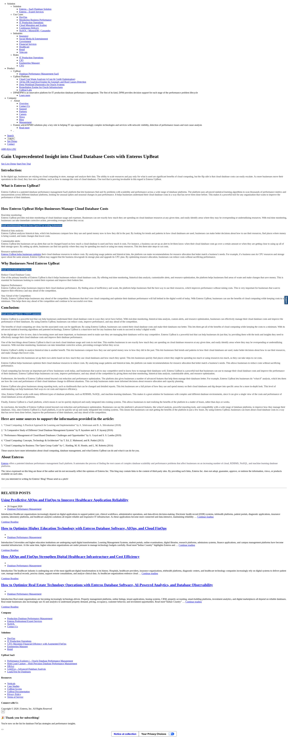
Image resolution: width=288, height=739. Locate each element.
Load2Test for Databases (19, 671)
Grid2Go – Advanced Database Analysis (26, 669)
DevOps (23, 17)
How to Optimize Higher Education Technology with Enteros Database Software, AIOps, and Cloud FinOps (83, 528)
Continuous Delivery (29, 28)
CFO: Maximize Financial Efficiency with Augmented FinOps (36, 644)
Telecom (23, 52)
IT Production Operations (31, 22)
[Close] (2, 729)
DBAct (10, 666)
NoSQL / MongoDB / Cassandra (34, 30)
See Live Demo (8, 164)
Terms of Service (15, 697)
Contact (11, 144)
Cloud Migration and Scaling (33, 25)
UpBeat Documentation (18, 691)
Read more (24, 127)
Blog (21, 119)
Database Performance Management (24, 509)
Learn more (24, 95)
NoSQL (11, 624)
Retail (22, 49)
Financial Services (27, 44)
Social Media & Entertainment (33, 38)
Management (25, 122)
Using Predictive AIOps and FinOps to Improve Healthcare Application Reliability (64, 500)
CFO (21, 65)
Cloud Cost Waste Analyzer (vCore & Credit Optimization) (47, 79)
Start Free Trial (24, 164)
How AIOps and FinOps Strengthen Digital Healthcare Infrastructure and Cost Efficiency (70, 557)
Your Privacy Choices (153, 733)
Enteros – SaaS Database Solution (35, 9)
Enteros (4, 463)
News (22, 117)
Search (10, 135)
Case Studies (13, 686)
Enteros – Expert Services (31, 11)
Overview (24, 103)
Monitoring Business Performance (35, 20)
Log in (11, 138)
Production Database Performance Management (29, 618)
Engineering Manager (29, 63)
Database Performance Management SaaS (39, 73)
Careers (22, 114)
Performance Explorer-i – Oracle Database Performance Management (40, 661)
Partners (23, 111)
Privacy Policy (14, 694)
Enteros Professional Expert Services (24, 621)
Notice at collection (125, 733)
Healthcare (24, 47)
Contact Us (24, 106)
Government (25, 41)
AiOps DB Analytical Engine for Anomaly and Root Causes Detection (52, 82)
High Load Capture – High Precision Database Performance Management (42, 663)
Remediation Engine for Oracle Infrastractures (41, 87)
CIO (21, 60)
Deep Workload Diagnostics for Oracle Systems (41, 84)
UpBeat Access (14, 689)
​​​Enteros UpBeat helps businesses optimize (21, 254)
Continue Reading (9, 522)
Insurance (23, 36)
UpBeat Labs (25, 90)
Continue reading (205, 517)
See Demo (12, 141)
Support (23, 109)
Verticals (11, 683)
